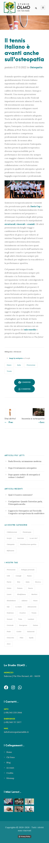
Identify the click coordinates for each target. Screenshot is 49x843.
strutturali (10, 224)
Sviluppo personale (27, 570)
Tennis (9, 371)
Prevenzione (31, 365)
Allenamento (31, 607)
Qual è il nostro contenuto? (20, 495)
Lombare (31, 619)
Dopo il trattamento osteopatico (22, 468)
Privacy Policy (25, 836)
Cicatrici (22, 613)
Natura (35, 625)
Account (10, 768)
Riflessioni (10, 551)
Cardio (18, 631)
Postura (19, 588)
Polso (21, 638)
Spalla (31, 638)
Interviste (20, 538)
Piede (9, 631)
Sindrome (10, 613)
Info (8, 607)
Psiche (9, 582)
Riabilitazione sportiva (28, 544)
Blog (8, 762)
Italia (19, 365)
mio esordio (30, 329)
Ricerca (38, 582)
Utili (8, 576)
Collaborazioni (12, 532)
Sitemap (10, 778)
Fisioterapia (27, 532)
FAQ (18, 582)
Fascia (30, 588)
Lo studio (18, 607)
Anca (8, 644)
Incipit (9, 538)
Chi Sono (10, 757)
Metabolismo (11, 601)
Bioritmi (34, 594)
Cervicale (10, 625)
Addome (24, 601)
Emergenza (23, 625)
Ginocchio (10, 638)
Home (9, 752)
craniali (31, 224)
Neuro (35, 601)
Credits (9, 773)
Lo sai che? (34, 538)
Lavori (9, 594)
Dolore (9, 588)
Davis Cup (35, 206)
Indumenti (30, 631)
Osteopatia (11, 544)
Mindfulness (21, 594)
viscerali (20, 224)
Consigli (18, 576)
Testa (20, 619)
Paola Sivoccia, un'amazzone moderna (24, 461)
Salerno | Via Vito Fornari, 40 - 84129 (22, 676)
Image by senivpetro (16, 358)
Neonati (9, 619)
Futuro (9, 365)
